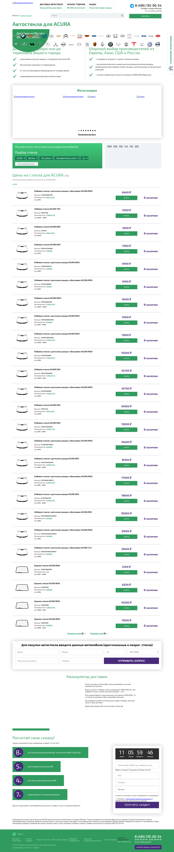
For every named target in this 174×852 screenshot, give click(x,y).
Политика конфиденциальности (92, 840)
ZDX (137, 146)
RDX (115, 146)
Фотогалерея (57, 840)
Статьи (106, 840)
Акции (100, 6)
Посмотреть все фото (87, 134)
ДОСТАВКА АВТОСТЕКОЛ (51, 6)
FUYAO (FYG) (50, 215)
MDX (109, 146)
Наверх (20, 834)
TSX (131, 146)
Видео (65, 840)
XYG (47, 572)
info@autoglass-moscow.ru (22, 847)
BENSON (49, 322)
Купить (126, 198)
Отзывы (113, 840)
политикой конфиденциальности (139, 799)
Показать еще (75, 633)
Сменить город (26, 16)
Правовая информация (74, 840)
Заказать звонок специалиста (148, 847)
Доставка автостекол (16, 840)
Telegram (36, 847)
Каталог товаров (76, 6)
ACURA (14, 184)
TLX (126, 146)
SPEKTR (49, 286)
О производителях (26, 164)
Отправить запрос (131, 660)
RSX (121, 146)
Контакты (145, 16)
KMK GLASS (50, 197)
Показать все (98, 633)
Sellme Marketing (124, 842)
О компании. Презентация (171, 50)
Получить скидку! (137, 804)
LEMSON (49, 251)
